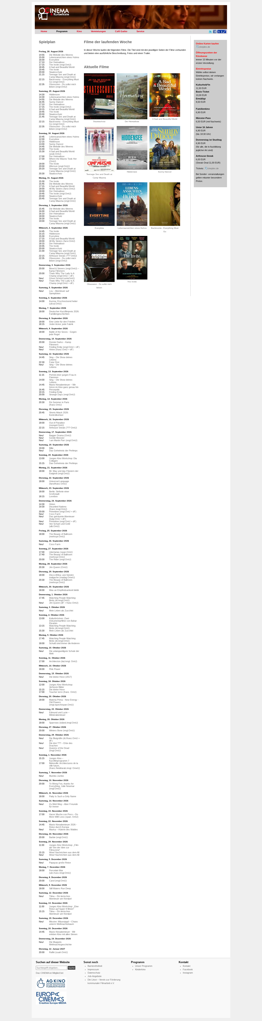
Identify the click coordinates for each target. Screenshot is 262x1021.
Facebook (188, 969)
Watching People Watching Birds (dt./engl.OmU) (62, 599)
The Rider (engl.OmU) (60, 559)
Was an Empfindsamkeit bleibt (64, 590)
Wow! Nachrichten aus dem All (64, 852)
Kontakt (186, 966)
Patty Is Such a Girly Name (62, 796)
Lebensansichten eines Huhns (64, 57)
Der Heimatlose (56, 62)
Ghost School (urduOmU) (62, 278)
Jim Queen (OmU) (58, 567)
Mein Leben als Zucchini (61, 610)
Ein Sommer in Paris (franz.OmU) (59, 403)
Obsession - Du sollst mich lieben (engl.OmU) (62, 85)
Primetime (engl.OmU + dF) (62, 511)
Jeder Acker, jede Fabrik (61, 324)
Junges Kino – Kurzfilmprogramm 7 (59, 759)
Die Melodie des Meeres (61, 55)
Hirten (52, 504)
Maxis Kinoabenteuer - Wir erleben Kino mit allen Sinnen (63, 933)
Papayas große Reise (60, 862)
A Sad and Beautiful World (62, 67)
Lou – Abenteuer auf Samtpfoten (59, 292)
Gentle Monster (56, 438)
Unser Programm (143, 966)
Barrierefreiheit (95, 966)
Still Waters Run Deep (60, 888)
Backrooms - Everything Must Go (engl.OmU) (64, 80)
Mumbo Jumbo (56, 776)
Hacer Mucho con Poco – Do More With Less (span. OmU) (63, 815)
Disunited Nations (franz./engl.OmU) (58, 507)
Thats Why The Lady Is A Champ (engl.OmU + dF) (61, 274)
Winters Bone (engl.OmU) (62, 730)
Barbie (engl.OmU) (58, 837)
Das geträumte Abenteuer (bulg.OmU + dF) (62, 517)
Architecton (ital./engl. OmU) (63, 661)
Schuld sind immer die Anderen (64, 643)
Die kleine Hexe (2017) (60, 677)
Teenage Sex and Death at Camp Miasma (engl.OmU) (62, 75)
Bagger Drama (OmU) (60, 435)
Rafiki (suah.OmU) (58, 952)
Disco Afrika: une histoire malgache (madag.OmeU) (62, 576)
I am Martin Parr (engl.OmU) (63, 440)
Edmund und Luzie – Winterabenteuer (59, 713)
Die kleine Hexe (57, 689)
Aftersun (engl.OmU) (59, 166)
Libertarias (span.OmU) (61, 552)
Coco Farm (54, 514)
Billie (51, 448)
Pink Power (54, 669)
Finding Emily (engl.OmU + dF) (64, 347)
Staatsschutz (55, 72)
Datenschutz (94, 972)
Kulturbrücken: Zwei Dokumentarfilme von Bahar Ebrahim (63, 620)
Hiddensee (54, 94)
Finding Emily (55, 392)
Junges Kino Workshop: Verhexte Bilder (61, 685)
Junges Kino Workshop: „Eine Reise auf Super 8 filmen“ (64, 907)
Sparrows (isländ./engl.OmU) (63, 722)
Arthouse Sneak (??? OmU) (63, 256)
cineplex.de (204, 47)
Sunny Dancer (56, 102)
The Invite (54, 69)
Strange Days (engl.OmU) (62, 394)
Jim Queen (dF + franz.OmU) (63, 603)
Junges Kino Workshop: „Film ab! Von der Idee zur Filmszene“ (63, 847)
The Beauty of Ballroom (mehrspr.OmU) (60, 535)
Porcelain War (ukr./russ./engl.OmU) (60, 871)
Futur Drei (54, 362)
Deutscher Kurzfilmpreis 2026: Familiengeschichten (64, 312)
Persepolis (54, 389)
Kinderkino (140, 969)
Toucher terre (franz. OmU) (63, 692)
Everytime (54, 60)
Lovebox (53, 496)
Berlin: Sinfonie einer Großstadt (59, 492)
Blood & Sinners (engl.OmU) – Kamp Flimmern (64, 269)
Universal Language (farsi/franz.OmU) (59, 482)
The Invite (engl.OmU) (60, 64)
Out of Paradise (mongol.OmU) (57, 423)
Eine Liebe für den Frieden (62, 321)
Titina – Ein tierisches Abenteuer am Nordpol (60, 897)
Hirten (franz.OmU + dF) (61, 349)
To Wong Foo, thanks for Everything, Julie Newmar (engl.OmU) (62, 786)
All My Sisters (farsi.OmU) (62, 188)
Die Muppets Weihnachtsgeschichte (60, 943)
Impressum (93, 969)
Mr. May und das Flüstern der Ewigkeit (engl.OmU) (63, 472)
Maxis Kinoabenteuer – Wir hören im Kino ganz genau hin (63, 385)
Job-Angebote (95, 976)
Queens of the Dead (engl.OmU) (59, 749)
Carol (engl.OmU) (58, 880)
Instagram (188, 972)
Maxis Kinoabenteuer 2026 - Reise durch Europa (63, 825)
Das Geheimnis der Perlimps (63, 450)
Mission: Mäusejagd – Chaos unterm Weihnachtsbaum (63, 922)
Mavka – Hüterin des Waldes (63, 829)
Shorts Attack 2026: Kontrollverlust (59, 413)
